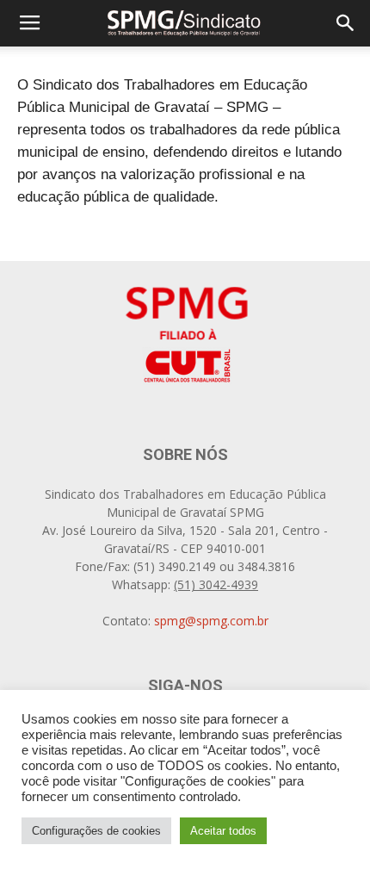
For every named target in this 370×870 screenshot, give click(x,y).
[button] (346, 23)
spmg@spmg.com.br (211, 620)
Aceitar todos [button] (223, 830)
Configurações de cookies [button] (96, 830)
